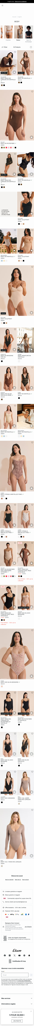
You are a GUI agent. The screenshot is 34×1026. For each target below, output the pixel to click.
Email (3, 971)
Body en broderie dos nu (7, 356)
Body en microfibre (8, 143)
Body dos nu (18, 879)
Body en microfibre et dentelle (25, 719)
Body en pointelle (7, 256)
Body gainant (25, 879)
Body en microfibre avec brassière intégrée (8, 570)
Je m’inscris (28, 926)
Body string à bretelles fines (11, 494)
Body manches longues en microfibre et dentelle (6, 721)
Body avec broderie (8, 798)
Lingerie (20, 16)
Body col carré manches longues (24, 798)
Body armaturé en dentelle (24, 356)
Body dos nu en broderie (10, 682)
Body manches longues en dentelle (8, 78)
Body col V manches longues (11, 862)
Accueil (14, 16)
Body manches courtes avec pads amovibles (24, 570)
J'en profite (17, 1021)
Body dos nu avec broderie (24, 613)
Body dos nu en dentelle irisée (6, 394)
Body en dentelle (24, 78)
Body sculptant (23, 219)
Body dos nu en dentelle (23, 760)
